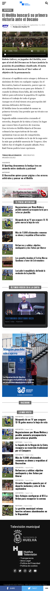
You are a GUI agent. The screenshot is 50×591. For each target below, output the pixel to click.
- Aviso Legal (25, 561)
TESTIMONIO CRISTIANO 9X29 (19, 318)
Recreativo (29, 155)
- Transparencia (26, 558)
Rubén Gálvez (9, 158)
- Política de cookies (28, 566)
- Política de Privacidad (29, 563)
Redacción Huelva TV (21, 27)
